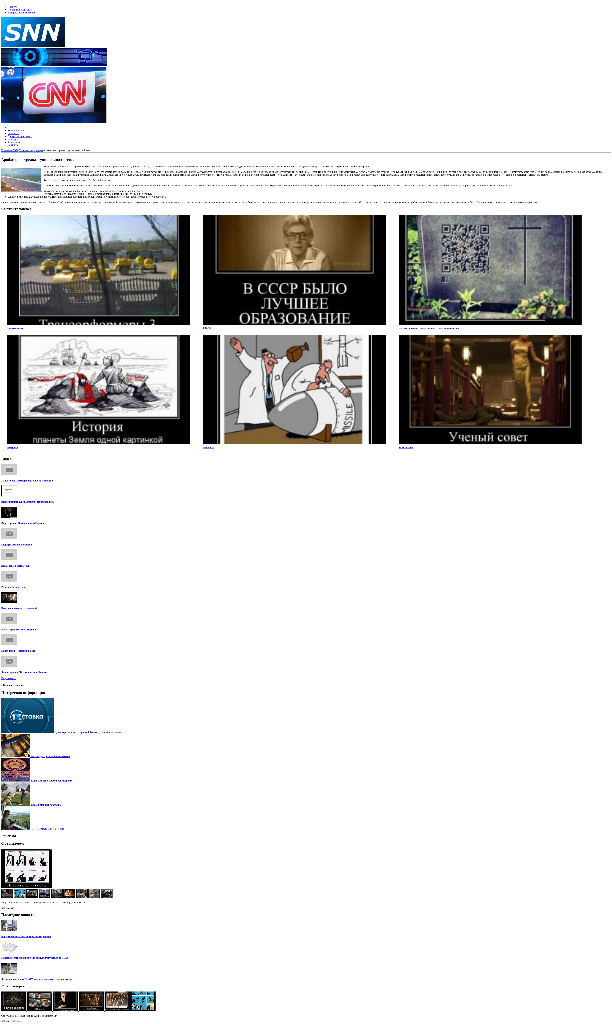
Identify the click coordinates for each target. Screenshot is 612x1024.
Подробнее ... (8, 678)
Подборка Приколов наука (16, 544)
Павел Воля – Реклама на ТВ (18, 650)
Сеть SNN (13, 133)
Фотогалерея (15, 142)
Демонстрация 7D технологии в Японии (24, 672)
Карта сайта (7, 908)
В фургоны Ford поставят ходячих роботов (26, 936)
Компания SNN (16, 130)
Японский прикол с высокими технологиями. (27, 501)
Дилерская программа (20, 136)
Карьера (12, 139)
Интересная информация (21, 12)
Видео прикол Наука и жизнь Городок (23, 523)
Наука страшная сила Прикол (18, 629)
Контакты (13, 145)
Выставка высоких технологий (19, 608)
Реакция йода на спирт (14, 587)
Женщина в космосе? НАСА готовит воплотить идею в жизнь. (37, 979)
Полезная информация (20, 9)
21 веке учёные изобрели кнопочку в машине (27, 480)
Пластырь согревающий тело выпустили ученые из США (34, 957)
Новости (12, 6)
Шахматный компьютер (15, 565)
